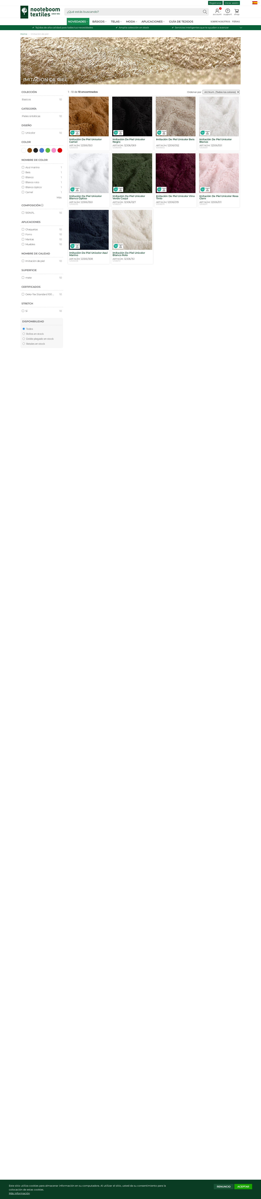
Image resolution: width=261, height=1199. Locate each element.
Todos (29, 328)
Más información (19, 1193)
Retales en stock (35, 343)
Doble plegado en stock (39, 338)
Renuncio (224, 1186)
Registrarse (215, 3)
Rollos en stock (34, 333)
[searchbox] (136, 12)
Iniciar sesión (232, 3)
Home (23, 34)
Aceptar (243, 1186)
